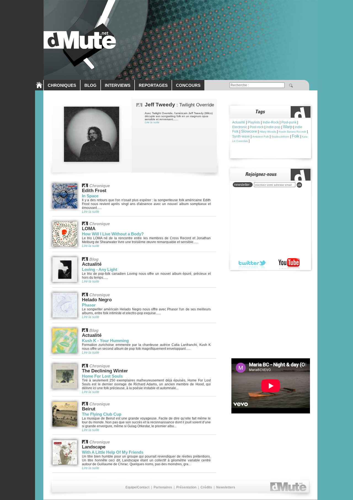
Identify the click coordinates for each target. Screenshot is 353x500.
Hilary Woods (268, 131)
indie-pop (273, 127)
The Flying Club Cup (101, 414)
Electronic (239, 127)
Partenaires (163, 487)
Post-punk (288, 122)
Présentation (186, 487)
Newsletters (225, 487)
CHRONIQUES (62, 85)
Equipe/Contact (137, 487)
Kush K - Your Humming (105, 340)
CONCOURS (188, 85)
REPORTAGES (153, 85)
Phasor (89, 305)
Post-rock (257, 127)
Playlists (254, 122)
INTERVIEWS (117, 85)
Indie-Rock (271, 122)
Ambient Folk (260, 136)
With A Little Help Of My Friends (112, 452)
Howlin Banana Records (292, 131)
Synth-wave (241, 136)
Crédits (206, 487)
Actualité (238, 122)
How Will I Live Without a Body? (113, 234)
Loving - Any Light (99, 269)
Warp (287, 126)
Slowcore (249, 131)
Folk (295, 136)
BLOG (90, 85)
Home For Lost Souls (102, 376)
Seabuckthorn (280, 136)
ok (299, 185)
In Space (90, 195)
